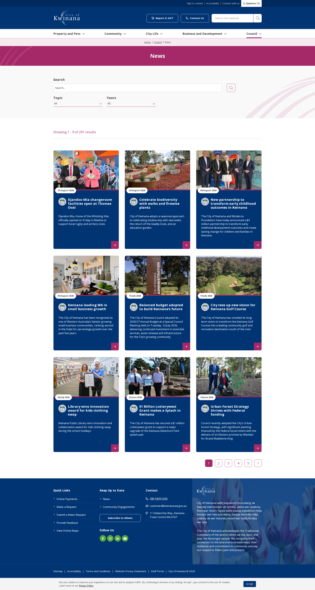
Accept (249, 583)
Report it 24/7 (166, 18)
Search (59, 79)
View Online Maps (68, 530)
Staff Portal (157, 571)
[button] (257, 18)
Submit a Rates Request (71, 515)
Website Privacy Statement (130, 571)
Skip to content (195, 3)
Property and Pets (66, 34)
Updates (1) (253, 3)
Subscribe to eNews (124, 518)
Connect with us (231, 3)
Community (113, 34)
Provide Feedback (67, 523)
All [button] (55, 103)
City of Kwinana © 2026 (181, 571)
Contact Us (199, 18)
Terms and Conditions (98, 571)
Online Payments (67, 499)
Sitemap (58, 571)
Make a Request (66, 507)
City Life (152, 34)
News (106, 499)
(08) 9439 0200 (159, 498)
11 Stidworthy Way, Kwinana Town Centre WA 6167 (168, 515)
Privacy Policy (86, 585)
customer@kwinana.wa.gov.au (168, 506)
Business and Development (202, 34)
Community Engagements (119, 507)
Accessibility (212, 3)
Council (251, 34)
